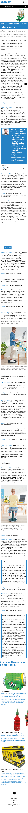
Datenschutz (14, 800)
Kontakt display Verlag (14, 804)
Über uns (14, 806)
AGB (14, 802)
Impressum (14, 798)
